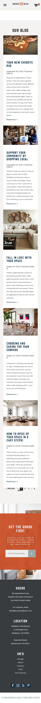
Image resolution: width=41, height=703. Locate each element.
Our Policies (20, 673)
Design (20, 659)
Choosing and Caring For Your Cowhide (18, 346)
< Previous (10, 488)
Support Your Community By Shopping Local (17, 156)
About (20, 662)
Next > (20, 490)
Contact (20, 666)
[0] (36, 5)
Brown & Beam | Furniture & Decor (24, 698)
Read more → (12, 119)
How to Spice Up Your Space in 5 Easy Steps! (18, 437)
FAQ (21, 669)
